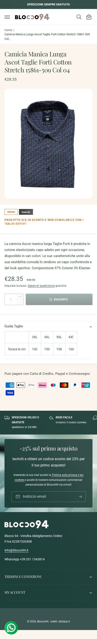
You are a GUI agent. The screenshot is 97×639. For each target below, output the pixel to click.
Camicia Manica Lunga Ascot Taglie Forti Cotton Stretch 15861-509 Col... (47, 36)
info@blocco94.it (16, 550)
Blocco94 (42, 621)
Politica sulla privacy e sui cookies (49, 477)
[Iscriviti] (80, 496)
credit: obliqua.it (60, 621)
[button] (7, 17)
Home (8, 30)
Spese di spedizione (41, 285)
